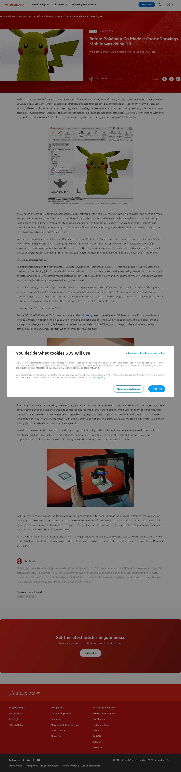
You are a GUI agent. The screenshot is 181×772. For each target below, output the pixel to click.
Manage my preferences (128, 389)
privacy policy (98, 377)
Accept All (157, 389)
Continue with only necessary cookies (146, 353)
